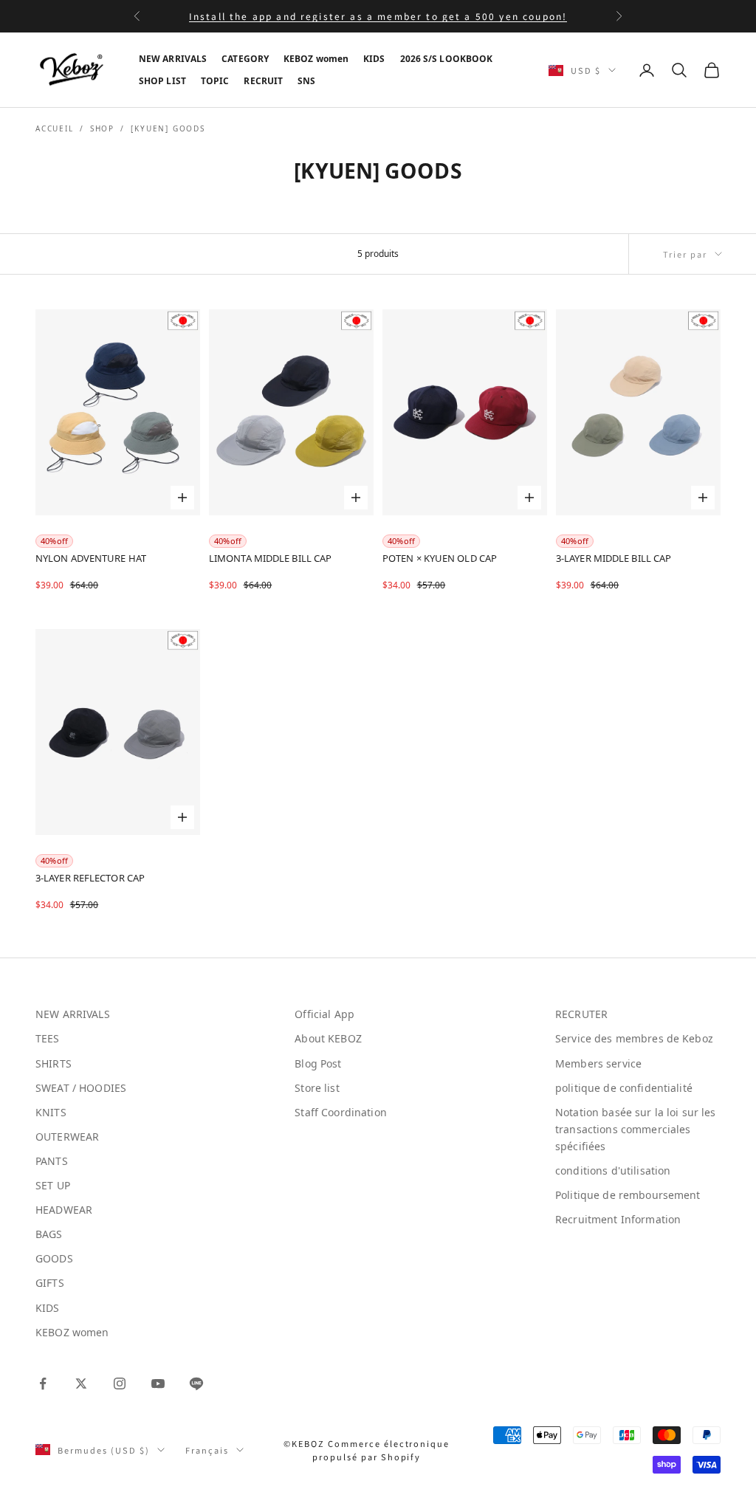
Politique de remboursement (628, 1195)
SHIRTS (53, 1063)
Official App (324, 1014)
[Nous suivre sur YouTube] (158, 1383)
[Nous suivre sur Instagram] (119, 1383)
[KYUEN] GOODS (168, 128)
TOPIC (215, 81)
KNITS (50, 1112)
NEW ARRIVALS (173, 58)
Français (207, 1450)
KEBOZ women (316, 58)
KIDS (374, 58)
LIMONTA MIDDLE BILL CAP (270, 558)
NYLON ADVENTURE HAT (90, 558)
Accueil (54, 128)
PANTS (51, 1161)
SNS (306, 81)
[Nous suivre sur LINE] (196, 1383)
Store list (317, 1088)
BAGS (49, 1234)
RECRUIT (263, 81)
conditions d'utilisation (612, 1170)
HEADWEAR (63, 1210)
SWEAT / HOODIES (80, 1088)
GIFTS (49, 1283)
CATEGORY (245, 58)
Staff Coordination (341, 1112)
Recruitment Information (618, 1219)
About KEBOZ (328, 1038)
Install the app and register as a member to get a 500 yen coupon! (378, 16)
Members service (598, 1063)
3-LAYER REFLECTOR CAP (90, 878)
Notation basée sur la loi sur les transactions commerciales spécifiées (635, 1129)
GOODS (54, 1258)
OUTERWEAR (67, 1137)
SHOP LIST (162, 81)
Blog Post (318, 1063)
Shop (102, 128)
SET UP (52, 1185)
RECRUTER (581, 1014)
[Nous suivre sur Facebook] (42, 1383)
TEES (47, 1038)
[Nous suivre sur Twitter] (81, 1383)
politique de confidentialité (624, 1088)
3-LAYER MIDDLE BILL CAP (613, 558)
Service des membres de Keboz (634, 1038)
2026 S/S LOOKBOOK (446, 58)
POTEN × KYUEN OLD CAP (439, 558)
